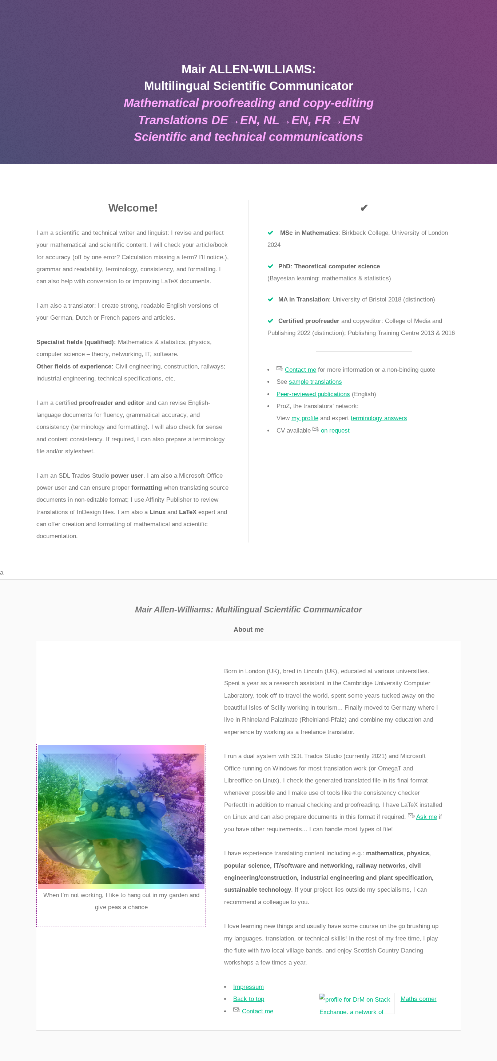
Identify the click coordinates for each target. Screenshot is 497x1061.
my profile (304, 418)
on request (335, 430)
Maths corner (419, 998)
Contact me (300, 369)
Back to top (248, 998)
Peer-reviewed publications (313, 394)
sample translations (315, 381)
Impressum (248, 986)
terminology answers (379, 418)
